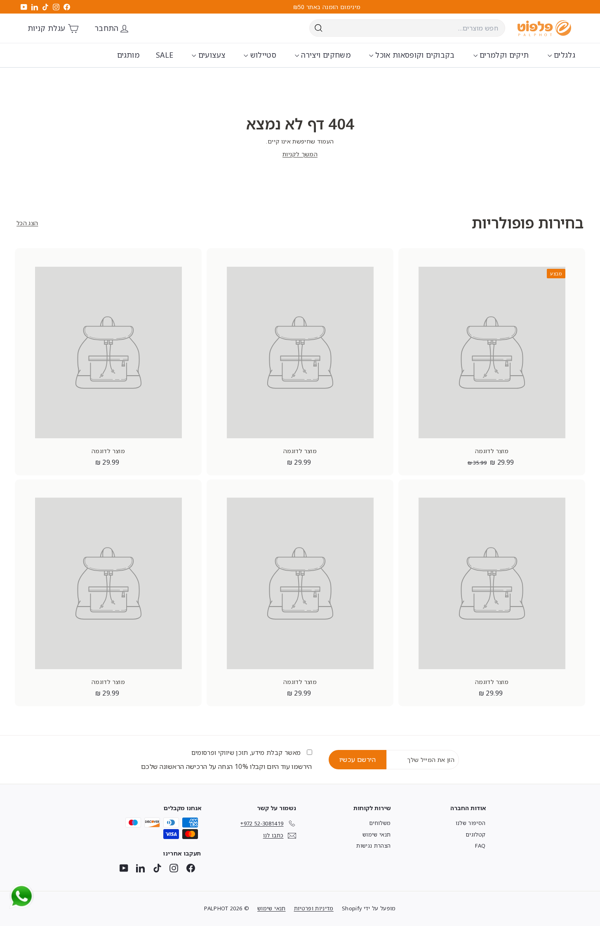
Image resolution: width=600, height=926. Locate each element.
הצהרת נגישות (373, 845)
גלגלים (563, 55)
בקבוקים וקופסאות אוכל (414, 55)
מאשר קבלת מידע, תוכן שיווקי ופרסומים (247, 752)
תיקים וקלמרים (503, 55)
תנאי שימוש (376, 834)
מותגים (128, 55)
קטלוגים (475, 834)
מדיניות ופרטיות (314, 908)
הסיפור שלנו (471, 823)
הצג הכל (27, 223)
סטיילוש (262, 55)
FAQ (480, 845)
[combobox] (407, 28)
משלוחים (380, 823)
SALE (164, 55)
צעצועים (210, 55)
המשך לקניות (300, 154)
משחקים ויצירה (325, 55)
